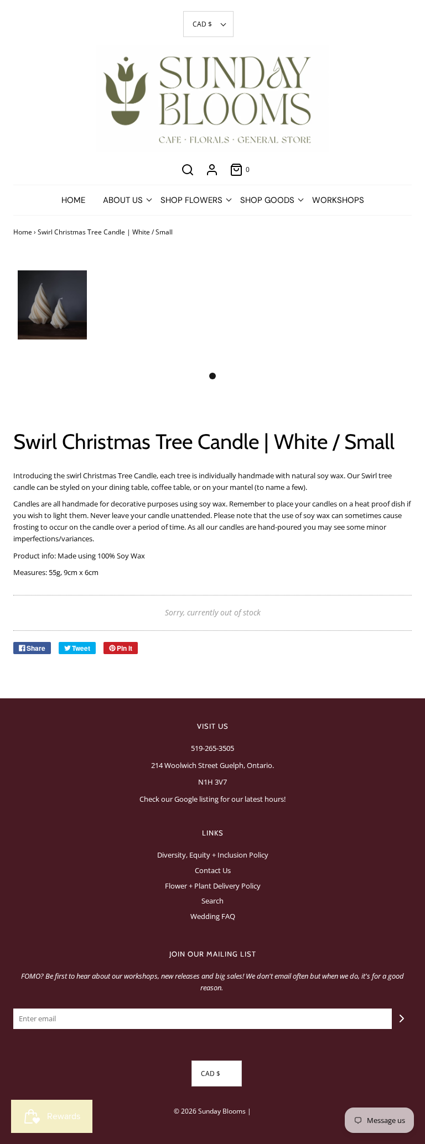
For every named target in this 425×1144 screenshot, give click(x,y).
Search (212, 901)
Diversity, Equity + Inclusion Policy (212, 855)
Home (73, 200)
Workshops (338, 200)
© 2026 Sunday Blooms (210, 1111)
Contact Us (213, 870)
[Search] (187, 169)
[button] (208, 24)
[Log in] (212, 169)
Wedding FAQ (212, 916)
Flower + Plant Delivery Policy (213, 886)
